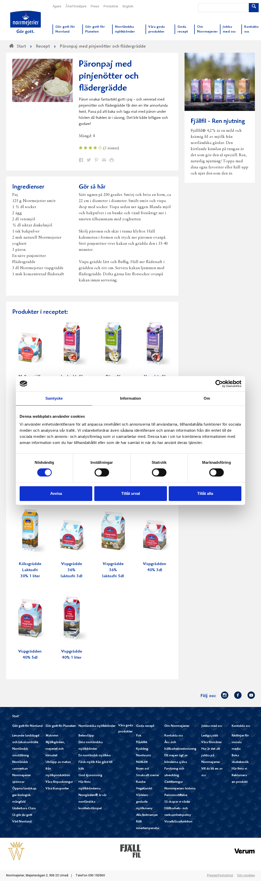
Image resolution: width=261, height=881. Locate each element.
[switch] (102, 472)
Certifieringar (173, 782)
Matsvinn (52, 736)
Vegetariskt (144, 788)
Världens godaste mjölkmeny (144, 802)
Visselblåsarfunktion (178, 822)
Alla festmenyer (147, 815)
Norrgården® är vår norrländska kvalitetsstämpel (93, 802)
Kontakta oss (173, 736)
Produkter (110, 6)
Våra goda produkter (125, 728)
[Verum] (244, 851)
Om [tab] (207, 398)
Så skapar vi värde (177, 802)
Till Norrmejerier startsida (25, 22)
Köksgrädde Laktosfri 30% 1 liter (30, 570)
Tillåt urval (130, 493)
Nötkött (142, 762)
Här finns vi (239, 769)
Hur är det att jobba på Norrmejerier (210, 755)
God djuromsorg (90, 775)
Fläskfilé (141, 742)
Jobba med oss (211, 726)
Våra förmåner (211, 742)
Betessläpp (86, 736)
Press (95, 6)
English (128, 6)
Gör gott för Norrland (27, 726)
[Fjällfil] (130, 851)
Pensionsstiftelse (175, 795)
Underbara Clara (24, 808)
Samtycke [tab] (54, 398)
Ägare (57, 6)
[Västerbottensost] (16, 851)
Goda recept (145, 726)
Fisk (138, 736)
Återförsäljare (76, 6)
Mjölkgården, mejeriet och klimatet (55, 749)
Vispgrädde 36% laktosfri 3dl (71, 570)
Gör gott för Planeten (61, 726)
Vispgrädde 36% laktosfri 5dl (113, 570)
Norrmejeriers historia (179, 788)
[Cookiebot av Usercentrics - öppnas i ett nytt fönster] (219, 383)
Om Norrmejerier (176, 726)
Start (15, 716)
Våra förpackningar (59, 782)
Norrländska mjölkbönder (97, 726)
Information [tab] (130, 398)
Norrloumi (143, 755)
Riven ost (142, 769)
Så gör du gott (22, 815)
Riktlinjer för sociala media (240, 742)
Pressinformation (220, 875)
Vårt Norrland (22, 822)
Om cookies (246, 875)
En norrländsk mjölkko (95, 755)
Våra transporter (57, 788)
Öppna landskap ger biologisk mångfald (24, 795)
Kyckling (142, 749)
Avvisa (56, 493)
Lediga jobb (209, 736)
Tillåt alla (205, 493)
